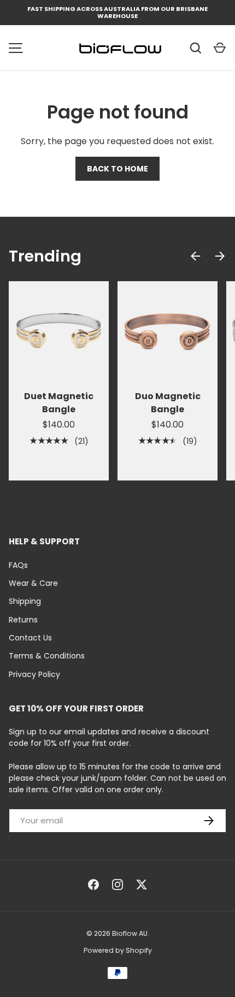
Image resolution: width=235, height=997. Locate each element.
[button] (220, 48)
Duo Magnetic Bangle (168, 403)
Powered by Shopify (118, 950)
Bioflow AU (130, 933)
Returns (23, 619)
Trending (45, 256)
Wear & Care (33, 583)
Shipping (25, 601)
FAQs (18, 565)
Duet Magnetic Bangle (58, 403)
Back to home (117, 168)
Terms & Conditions (47, 655)
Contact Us (30, 637)
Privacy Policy (34, 674)
